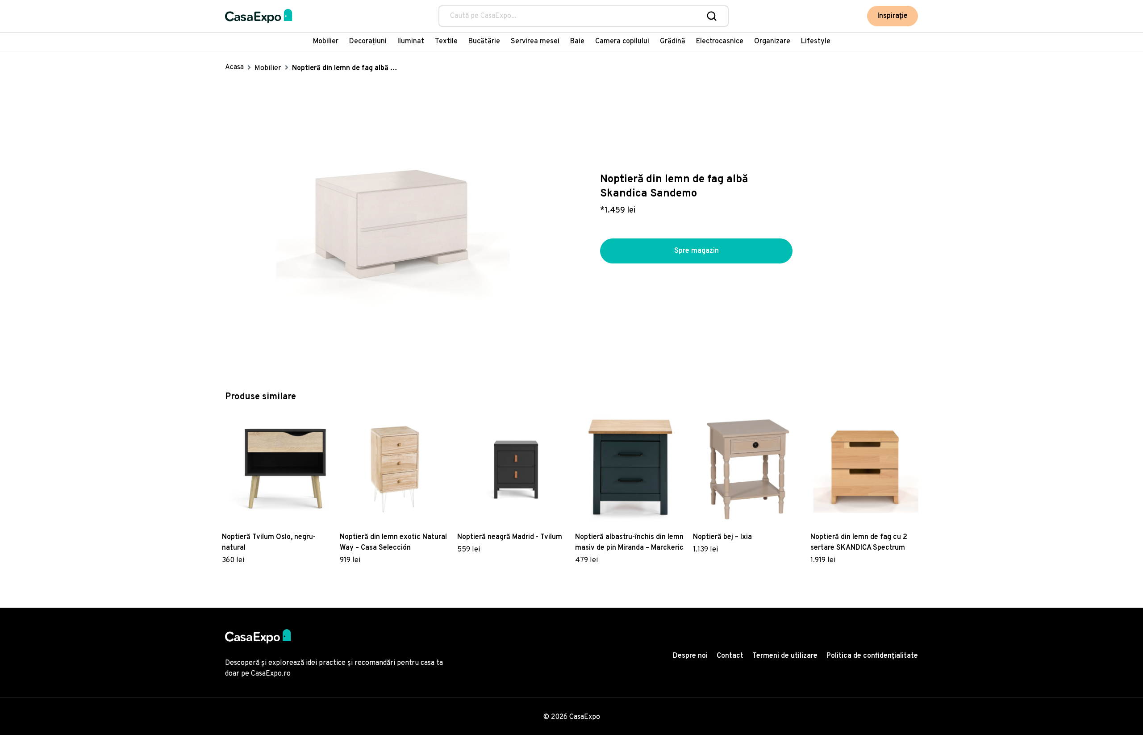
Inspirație (892, 16)
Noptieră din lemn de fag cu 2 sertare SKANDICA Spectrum (858, 542)
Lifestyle (815, 41)
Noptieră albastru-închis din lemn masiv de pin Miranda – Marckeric (629, 542)
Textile (446, 41)
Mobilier (325, 41)
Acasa (234, 67)
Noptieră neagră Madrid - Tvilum (509, 537)
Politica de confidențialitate (872, 655)
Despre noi (690, 655)
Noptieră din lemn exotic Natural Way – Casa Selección (393, 542)
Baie (577, 41)
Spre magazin (696, 250)
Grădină (672, 41)
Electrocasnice (719, 41)
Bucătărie (484, 41)
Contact (730, 655)
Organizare (772, 41)
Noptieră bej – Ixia (722, 537)
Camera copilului (622, 41)
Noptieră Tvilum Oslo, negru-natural (269, 542)
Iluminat (410, 41)
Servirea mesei (535, 41)
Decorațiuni (368, 41)
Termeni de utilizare (785, 655)
